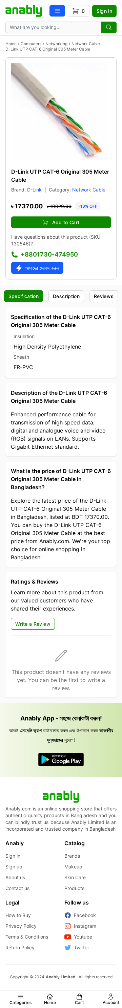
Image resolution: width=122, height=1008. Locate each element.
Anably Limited (61, 976)
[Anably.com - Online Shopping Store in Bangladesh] (23, 11)
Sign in (104, 11)
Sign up (13, 866)
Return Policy (20, 947)
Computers (31, 43)
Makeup (73, 866)
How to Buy (18, 915)
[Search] (109, 27)
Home (11, 43)
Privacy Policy (21, 926)
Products (74, 888)
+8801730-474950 (49, 254)
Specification (23, 296)
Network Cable (86, 43)
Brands (72, 856)
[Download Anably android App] (61, 759)
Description (66, 296)
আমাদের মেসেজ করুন (42, 268)
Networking (56, 43)
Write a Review (32, 624)
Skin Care (75, 877)
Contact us (17, 888)
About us (15, 877)
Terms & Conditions (26, 937)
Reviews (104, 296)
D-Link (34, 189)
